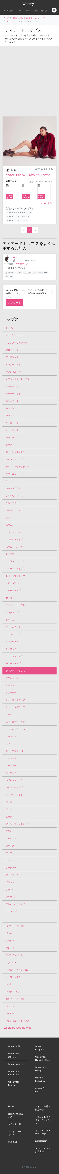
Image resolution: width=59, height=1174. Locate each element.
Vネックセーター (14, 335)
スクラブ (10, 554)
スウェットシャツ (14, 532)
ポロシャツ (11, 940)
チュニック (11, 649)
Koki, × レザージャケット (18, 216)
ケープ (9, 444)
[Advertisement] (29, 78)
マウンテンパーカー (15, 955)
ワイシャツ (11, 1013)
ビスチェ (10, 809)
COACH (27, 272)
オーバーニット (13, 393)
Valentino (9, 272)
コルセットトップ (14, 459)
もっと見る (46, 203)
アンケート (14, 302)
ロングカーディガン (15, 999)
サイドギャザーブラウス (17, 466)
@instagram (41, 1141)
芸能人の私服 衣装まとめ (25, 18)
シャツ (9, 481)
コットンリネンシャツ (16, 452)
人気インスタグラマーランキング (42, 1120)
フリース (10, 846)
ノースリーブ (12, 765)
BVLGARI (9, 276)
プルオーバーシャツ (15, 904)
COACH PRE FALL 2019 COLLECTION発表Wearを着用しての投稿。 (29, 175)
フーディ (10, 853)
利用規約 (12, 1142)
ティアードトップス (15, 671)
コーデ (26, 10)
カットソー (11, 408)
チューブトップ (13, 663)
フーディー (11, 867)
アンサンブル (12, 357)
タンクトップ (12, 612)
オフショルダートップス (17, 379)
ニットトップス (13, 743)
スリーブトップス (14, 590)
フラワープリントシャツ (17, 824)
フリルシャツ (12, 838)
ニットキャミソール (15, 729)
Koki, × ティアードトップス (19, 212)
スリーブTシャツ (14, 583)
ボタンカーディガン (15, 926)
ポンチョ (10, 948)
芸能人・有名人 (39, 10)
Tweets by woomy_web (16, 1027)
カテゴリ (45, 18)
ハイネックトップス (15, 787)
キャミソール (12, 430)
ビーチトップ (12, 816)
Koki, (13, 170)
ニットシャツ (12, 736)
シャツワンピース (14, 496)
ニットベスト (12, 758)
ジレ (8, 517)
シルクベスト (12, 503)
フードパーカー (13, 875)
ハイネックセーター (15, 780)
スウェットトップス (15, 539)
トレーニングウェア (15, 700)
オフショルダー (13, 371)
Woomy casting (15, 1064)
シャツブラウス (13, 488)
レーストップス (13, 977)
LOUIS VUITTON (40, 272)
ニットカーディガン (15, 722)
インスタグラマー (12, 10)
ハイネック (11, 773)
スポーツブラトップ (15, 576)
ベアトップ (11, 911)
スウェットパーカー (15, 547)
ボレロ (9, 933)
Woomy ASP (14, 1046)
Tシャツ (9, 328)
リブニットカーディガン (17, 970)
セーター (10, 598)
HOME (5, 18)
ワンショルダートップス (17, 1021)
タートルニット (13, 627)
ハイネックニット (14, 794)
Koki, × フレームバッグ (17, 220)
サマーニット (12, 474)
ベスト (9, 918)
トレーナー (11, 692)
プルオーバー (12, 897)
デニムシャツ (12, 678)
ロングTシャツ (13, 991)
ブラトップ (11, 889)
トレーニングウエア (15, 707)
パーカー (10, 802)
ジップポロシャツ (14, 510)
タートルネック (13, 634)
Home (11, 1106)
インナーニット (13, 364)
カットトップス (13, 415)
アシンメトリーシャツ (16, 342)
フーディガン (12, 860)
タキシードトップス (15, 605)
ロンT (8, 984)
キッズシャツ (12, 423)
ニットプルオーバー (15, 751)
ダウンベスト (12, 641)
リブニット (11, 962)
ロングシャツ (12, 1006)
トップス (11, 21)
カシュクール (12, 401)
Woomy (28, 4)
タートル (10, 620)
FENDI (18, 272)
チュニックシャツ (14, 656)
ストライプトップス (15, 568)
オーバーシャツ (13, 386)
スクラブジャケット (15, 561)
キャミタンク (12, 437)
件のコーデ (21, 264)
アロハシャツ (12, 350)
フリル (9, 831)
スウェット (11, 525)
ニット (9, 714)
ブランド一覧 (14, 1124)
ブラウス (10, 882)
